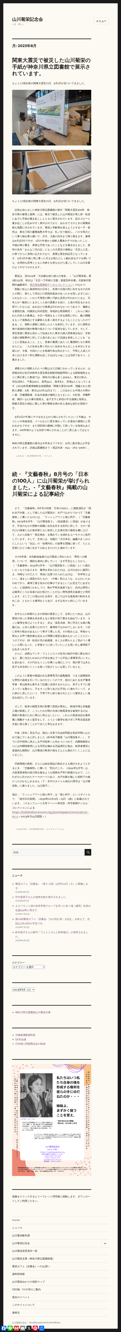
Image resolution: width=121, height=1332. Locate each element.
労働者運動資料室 (25, 1034)
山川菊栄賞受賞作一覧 (24, 1250)
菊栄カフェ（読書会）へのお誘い (31, 1266)
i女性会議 (20, 1039)
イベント (48, 456)
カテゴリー (18, 962)
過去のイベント (21, 1297)
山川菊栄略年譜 (21, 1235)
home (16, 1220)
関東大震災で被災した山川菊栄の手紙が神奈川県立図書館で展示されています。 (51, 66)
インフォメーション (55, 829)
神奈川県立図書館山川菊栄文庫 (33, 1012)
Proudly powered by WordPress (44, 1322)
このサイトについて (23, 1304)
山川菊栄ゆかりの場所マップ (28, 1281)
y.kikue (20, 456)
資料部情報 (18, 1274)
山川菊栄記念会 (27, 19)
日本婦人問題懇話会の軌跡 (30, 1043)
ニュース (17, 1227)
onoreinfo (21, 829)
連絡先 (16, 1312)
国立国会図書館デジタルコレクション (51, 284)
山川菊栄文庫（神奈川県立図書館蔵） (33, 1258)
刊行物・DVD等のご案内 (26, 1289)
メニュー (101, 21)
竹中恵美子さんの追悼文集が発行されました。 (41, 897)
